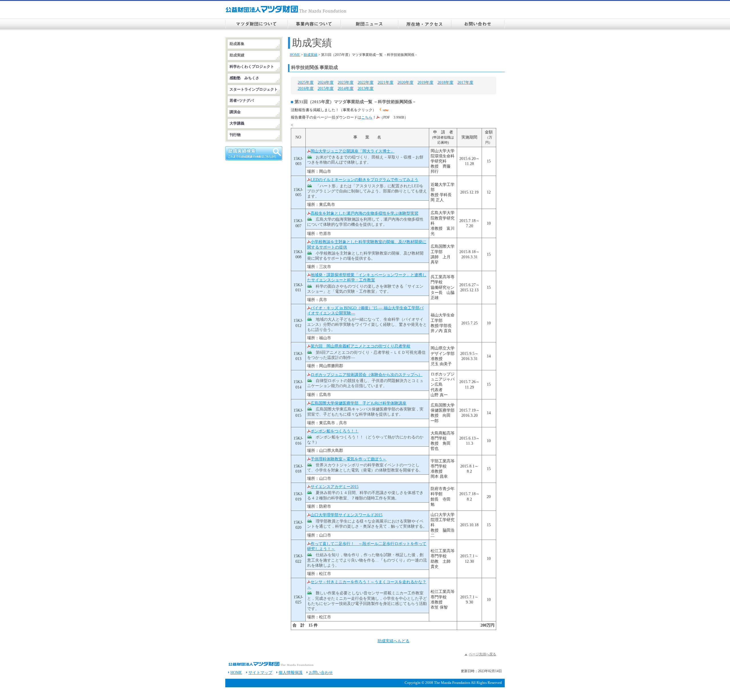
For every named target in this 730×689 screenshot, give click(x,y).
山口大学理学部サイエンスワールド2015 (346, 515)
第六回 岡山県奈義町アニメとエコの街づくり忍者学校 (360, 346)
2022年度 (366, 82)
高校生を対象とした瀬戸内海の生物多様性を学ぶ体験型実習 (364, 213)
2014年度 (346, 88)
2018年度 (445, 82)
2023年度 (346, 82)
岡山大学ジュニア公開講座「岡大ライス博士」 (352, 151)
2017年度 (465, 82)
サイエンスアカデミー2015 (334, 487)
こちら (366, 117)
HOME (295, 55)
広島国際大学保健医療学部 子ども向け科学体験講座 (358, 403)
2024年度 (326, 82)
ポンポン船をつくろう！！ (334, 431)
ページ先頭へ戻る (482, 654)
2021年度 (386, 82)
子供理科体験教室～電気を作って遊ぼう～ (348, 459)
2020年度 (405, 82)
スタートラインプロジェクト (254, 90)
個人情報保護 (291, 672)
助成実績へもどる (393, 641)
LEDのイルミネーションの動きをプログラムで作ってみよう (364, 180)
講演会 (235, 112)
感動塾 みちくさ (244, 78)
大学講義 (237, 123)
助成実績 (310, 55)
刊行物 (235, 135)
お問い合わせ (321, 672)
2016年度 (306, 88)
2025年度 (306, 82)
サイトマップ (260, 672)
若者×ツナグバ (242, 101)
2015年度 (326, 88)
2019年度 (425, 82)
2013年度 (366, 88)
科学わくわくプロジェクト (252, 67)
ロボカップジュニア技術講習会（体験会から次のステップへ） (366, 375)
